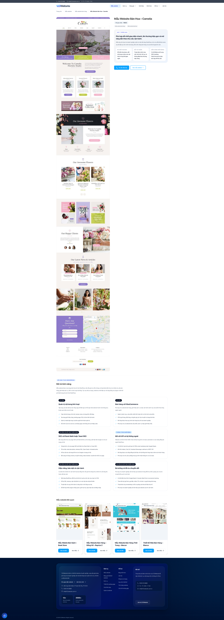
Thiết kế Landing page (109, 584)
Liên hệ (164, 6)
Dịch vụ (125, 6)
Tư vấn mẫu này (123, 67)
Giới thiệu (141, 6)
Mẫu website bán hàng (81, 11)
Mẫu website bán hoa (132, 26)
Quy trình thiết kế (122, 582)
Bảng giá (132, 6)
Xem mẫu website (137, 67)
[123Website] (63, 6)
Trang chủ (59, 11)
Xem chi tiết (63, 550)
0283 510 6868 (61, 1)
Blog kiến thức (122, 572)
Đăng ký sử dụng (122, 579)
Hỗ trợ (156, 6)
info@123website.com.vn (74, 1)
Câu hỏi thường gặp (123, 588)
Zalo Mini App (107, 587)
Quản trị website (108, 590)
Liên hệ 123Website (143, 602)
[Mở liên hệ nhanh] (4, 615)
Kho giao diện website (67, 582)
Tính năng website (123, 585)
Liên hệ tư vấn (80, 582)
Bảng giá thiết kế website (108, 577)
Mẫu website (114, 6)
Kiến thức (149, 6)
